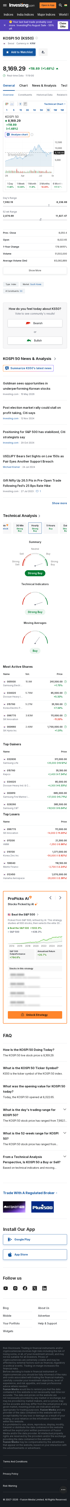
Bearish (38, 323)
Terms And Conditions (15, 1461)
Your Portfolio (11, 1323)
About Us (43, 1308)
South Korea (35, 284)
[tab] (20, 528)
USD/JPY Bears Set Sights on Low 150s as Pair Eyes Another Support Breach (33, 458)
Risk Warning (10, 1485)
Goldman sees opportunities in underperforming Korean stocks (26, 385)
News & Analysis (44, 85)
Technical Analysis (20, 515)
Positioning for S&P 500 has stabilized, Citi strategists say (34, 434)
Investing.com (10, 418)
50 (21, 291)
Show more (59, 503)
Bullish (38, 340)
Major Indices (46, 14)
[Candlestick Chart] (7, 104)
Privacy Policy (10, 1473)
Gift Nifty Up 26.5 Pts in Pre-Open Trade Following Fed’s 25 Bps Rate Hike (32, 483)
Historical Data (44, 94)
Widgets (8, 1331)
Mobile (7, 1315)
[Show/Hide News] (25, 104)
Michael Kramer (11, 467)
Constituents (25, 94)
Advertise (44, 1315)
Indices (8, 14)
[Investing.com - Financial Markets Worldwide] (22, 5)
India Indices (25, 14)
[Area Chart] (12, 104)
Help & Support (47, 1323)
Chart (23, 85)
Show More (35, 270)
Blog (6, 1308)
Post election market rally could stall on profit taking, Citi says (32, 410)
